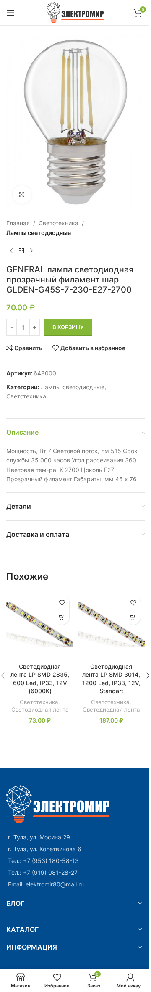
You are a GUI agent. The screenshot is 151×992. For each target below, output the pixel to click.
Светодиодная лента (40, 709)
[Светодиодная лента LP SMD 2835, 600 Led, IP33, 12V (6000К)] (39, 624)
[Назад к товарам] (21, 251)
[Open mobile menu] (10, 12)
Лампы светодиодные (38, 232)
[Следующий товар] (31, 251)
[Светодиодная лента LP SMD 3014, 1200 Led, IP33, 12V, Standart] (111, 624)
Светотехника (58, 223)
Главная (18, 223)
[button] (62, 617)
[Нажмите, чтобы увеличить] (22, 194)
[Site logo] (76, 12)
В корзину (68, 327)
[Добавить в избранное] (62, 602)
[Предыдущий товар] (11, 251)
